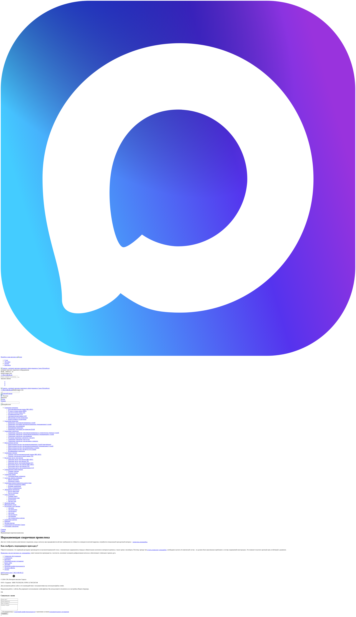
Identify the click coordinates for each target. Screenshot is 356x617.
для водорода (12, 511)
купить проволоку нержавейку (157, 550)
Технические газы (14, 498)
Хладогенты (12, 499)
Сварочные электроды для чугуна (19, 439)
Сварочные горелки (10, 453)
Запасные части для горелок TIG (18, 461)
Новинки (7, 521)
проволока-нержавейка (140, 542)
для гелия (11, 513)
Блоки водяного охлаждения (17, 419)
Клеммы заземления (14, 486)
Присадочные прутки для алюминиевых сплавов (23, 448)
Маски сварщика (13, 479)
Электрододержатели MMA (17, 484)
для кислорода (12, 514)
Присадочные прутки (11, 443)
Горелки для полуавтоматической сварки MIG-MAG (24, 454)
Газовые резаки (13, 473)
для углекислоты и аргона (16, 518)
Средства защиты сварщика (13, 478)
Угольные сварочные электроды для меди (21, 438)
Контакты (7, 365)
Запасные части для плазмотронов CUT (20, 463)
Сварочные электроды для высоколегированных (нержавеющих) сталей (31, 434)
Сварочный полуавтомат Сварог (14, 524)
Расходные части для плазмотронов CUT (21, 468)
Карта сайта (8, 563)
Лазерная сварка (9, 503)
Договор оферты (9, 568)
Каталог (3, 401)
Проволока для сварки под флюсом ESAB (21, 429)
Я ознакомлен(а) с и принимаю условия (36, 612)
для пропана (12, 516)
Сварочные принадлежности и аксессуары (17, 483)
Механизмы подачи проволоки (18, 417)
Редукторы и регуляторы (12, 506)
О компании (8, 558)
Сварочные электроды (11, 431)
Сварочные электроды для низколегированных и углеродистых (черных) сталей (33, 433)
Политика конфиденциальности (14, 566)
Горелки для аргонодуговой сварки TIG (20, 456)
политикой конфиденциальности (24, 612)
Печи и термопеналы (15, 488)
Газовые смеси (12, 496)
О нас (6, 360)
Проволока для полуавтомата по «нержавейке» (16, 553)
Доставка (7, 362)
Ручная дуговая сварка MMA (17, 411)
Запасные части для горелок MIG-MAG (20, 459)
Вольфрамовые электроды (16, 451)
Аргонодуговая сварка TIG (16, 412)
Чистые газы (12, 501)
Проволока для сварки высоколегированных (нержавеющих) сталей (29, 424)
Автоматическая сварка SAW (17, 416)
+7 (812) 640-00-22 (6, 375)
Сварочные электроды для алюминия (20, 436)
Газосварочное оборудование (13, 469)
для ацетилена (12, 509)
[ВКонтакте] (14, 576)
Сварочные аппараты (11, 407)
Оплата (6, 363)
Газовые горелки (13, 471)
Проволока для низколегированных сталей (21, 422)
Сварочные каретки (10, 519)
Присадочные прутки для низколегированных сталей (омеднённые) (29, 444)
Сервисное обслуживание (12, 556)
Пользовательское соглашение (14, 561)
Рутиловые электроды (11, 526)
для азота (11, 508)
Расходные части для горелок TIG (19, 466)
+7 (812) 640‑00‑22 (17, 572)
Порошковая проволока (15, 428)
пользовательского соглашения (59, 612)
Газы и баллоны (9, 494)
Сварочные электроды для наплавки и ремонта (23, 441)
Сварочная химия (10, 474)
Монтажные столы (10, 504)
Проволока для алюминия (16, 426)
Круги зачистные (13, 491)
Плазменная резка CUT (15, 414)
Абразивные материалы (11, 489)
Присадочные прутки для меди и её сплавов (22, 449)
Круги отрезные (13, 493)
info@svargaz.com (6, 373)
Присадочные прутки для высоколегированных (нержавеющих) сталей (30, 446)
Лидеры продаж (9, 523)
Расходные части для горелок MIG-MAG (21, 464)
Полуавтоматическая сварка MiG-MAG (20, 409)
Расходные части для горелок (13, 458)
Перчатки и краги (13, 481)
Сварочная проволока (11, 421)
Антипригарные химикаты (16, 476)
